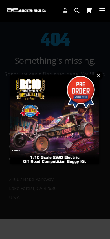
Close (98, 75)
